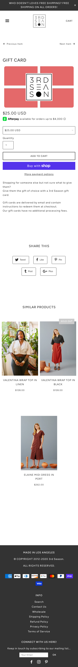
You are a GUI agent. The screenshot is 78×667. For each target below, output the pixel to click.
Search (39, 601)
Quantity (8, 138)
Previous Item (14, 44)
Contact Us (39, 606)
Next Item (66, 44)
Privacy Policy (39, 626)
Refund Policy (39, 621)
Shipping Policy (39, 616)
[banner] (39, 21)
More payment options (39, 174)
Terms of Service (39, 631)
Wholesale (39, 611)
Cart (69, 21)
